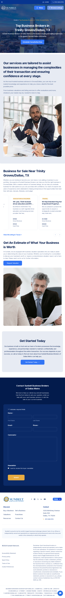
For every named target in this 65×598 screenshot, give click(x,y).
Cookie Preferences (8, 566)
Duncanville (13, 591)
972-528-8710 (49, 519)
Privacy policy (6, 556)
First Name (11, 420)
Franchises (19, 514)
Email (10, 425)
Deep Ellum (48, 588)
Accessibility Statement (9, 553)
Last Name (36, 420)
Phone (35, 425)
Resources (7, 518)
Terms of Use (6, 563)
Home (16, 20)
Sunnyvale (58, 593)
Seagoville (48, 593)
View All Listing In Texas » (12, 235)
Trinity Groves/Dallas (34, 595)
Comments (12, 435)
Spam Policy (5, 560)
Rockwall (39, 593)
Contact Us (19, 518)
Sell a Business (20, 510)
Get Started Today (31, 362)
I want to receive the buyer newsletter (21, 468)
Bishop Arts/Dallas (27, 588)
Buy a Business (8, 510)
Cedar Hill (39, 588)
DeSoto (56, 588)
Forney (22, 591)
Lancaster (22, 593)
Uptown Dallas (49, 595)
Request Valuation (13, 263)
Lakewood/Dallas (11, 593)
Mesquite (31, 593)
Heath (40, 591)
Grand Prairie (31, 591)
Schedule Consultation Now (32, 42)
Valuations (6, 514)
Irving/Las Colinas (50, 591)
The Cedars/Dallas (18, 595)
